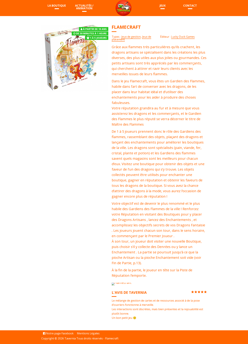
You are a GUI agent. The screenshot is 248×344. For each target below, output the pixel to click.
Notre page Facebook (59, 333)
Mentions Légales (88, 333)
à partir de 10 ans (95, 29)
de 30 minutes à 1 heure (91, 33)
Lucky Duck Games (183, 37)
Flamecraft (111, 338)
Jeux (163, 5)
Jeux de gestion (131, 37)
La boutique (57, 5)
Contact (190, 5)
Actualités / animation (84, 7)
